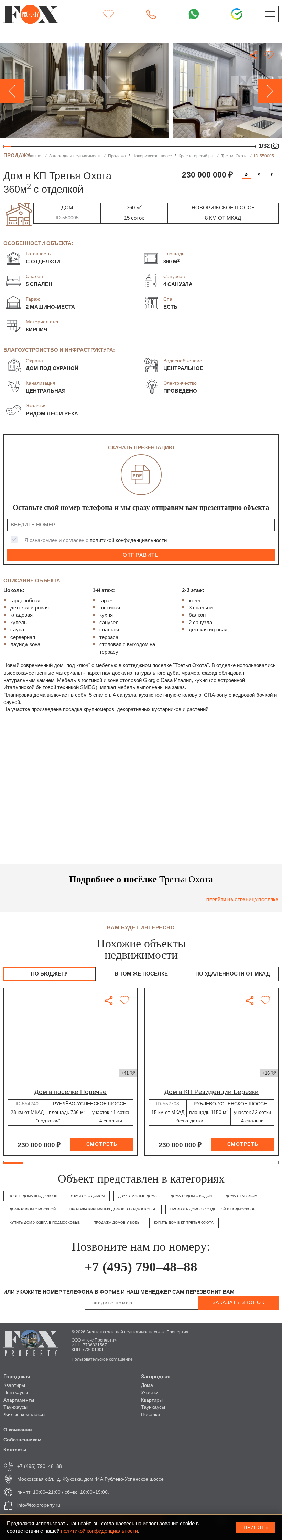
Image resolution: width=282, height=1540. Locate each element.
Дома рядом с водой (191, 1196)
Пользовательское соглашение (102, 1359)
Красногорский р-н (196, 155)
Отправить (141, 555)
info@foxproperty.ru (38, 1505)
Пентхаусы (15, 1392)
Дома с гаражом (241, 1196)
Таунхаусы (15, 1407)
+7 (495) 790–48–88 (141, 1266)
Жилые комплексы (24, 1414)
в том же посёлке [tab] (141, 974)
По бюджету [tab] (49, 974)
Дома (147, 1385)
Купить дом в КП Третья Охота (184, 1222)
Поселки (150, 1414)
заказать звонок (239, 1302)
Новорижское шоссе (152, 155)
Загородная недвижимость (75, 155)
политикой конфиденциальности (128, 540)
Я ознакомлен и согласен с (95, 540)
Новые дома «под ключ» (33, 1196)
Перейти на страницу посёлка (242, 900)
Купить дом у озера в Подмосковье (45, 1222)
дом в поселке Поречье (70, 1091)
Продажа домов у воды (117, 1222)
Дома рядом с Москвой (33, 1209)
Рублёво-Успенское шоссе (89, 1103)
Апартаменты (18, 1400)
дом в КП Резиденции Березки (211, 1091)
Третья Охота (234, 155)
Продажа (117, 155)
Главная (34, 155)
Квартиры (14, 1385)
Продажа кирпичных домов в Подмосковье (112, 1209)
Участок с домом (87, 1196)
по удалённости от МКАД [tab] (232, 974)
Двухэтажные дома (137, 1196)
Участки (150, 1392)
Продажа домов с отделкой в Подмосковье (214, 1209)
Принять (255, 1527)
